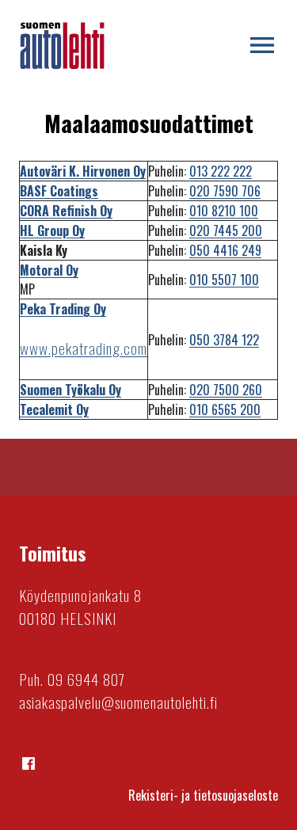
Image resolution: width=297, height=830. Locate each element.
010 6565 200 (225, 409)
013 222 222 (220, 171)
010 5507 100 (224, 279)
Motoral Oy (49, 270)
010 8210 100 (223, 210)
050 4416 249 (225, 250)
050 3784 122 (224, 339)
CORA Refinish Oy (66, 210)
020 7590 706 (225, 190)
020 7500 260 (225, 389)
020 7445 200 (225, 230)
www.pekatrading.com (83, 348)
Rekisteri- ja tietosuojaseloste (203, 795)
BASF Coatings (59, 190)
